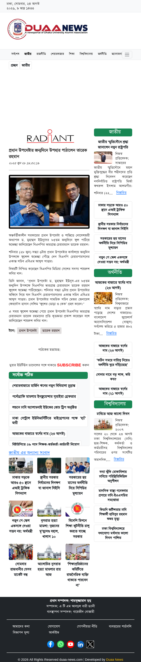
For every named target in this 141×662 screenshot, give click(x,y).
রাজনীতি (41, 54)
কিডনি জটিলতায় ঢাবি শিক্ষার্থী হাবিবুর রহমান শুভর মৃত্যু (113, 514)
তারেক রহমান (51, 330)
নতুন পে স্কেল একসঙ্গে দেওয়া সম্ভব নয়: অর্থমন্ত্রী (20, 526)
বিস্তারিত (121, 192)
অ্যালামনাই (118, 54)
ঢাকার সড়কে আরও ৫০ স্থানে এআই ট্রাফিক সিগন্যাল (113, 210)
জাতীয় (115, 132)
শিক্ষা (72, 54)
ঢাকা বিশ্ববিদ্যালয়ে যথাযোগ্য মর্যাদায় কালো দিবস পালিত (113, 533)
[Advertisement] (70, 100)
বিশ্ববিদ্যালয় (86, 54)
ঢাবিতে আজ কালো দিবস (113, 413)
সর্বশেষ (15, 54)
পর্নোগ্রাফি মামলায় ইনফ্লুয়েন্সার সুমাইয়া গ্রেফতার (44, 396)
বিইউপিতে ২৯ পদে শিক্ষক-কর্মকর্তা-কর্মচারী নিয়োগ (45, 444)
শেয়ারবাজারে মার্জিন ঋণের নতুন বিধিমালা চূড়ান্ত (43, 385)
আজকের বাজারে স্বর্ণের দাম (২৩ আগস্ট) (38, 433)
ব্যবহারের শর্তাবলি (120, 626)
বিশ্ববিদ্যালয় (115, 403)
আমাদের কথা (21, 626)
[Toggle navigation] (127, 54)
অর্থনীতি (102, 54)
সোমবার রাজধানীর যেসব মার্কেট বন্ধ (20, 569)
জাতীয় (27, 54)
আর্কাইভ (54, 632)
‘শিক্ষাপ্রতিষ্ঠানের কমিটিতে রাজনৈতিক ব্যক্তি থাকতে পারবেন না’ (77, 575)
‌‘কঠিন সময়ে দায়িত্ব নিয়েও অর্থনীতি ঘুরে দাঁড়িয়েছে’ (113, 362)
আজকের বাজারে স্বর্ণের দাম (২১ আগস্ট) (113, 391)
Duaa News (114, 660)
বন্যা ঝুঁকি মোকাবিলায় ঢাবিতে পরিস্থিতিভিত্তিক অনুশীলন (113, 476)
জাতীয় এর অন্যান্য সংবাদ (29, 453)
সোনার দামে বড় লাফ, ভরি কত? (113, 376)
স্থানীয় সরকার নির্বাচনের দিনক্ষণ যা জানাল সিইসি (113, 226)
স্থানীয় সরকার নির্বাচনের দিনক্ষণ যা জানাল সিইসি (49, 483)
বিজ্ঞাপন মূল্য (21, 632)
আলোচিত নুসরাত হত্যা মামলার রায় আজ (49, 569)
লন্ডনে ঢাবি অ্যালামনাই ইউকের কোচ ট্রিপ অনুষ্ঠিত (44, 407)
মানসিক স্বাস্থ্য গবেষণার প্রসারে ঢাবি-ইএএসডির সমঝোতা (113, 495)
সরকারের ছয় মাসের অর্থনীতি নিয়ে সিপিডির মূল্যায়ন (113, 243)
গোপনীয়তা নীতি (87, 626)
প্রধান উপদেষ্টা (28, 330)
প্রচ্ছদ (14, 65)
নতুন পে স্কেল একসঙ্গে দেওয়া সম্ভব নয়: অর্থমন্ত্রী (113, 259)
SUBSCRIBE (69, 365)
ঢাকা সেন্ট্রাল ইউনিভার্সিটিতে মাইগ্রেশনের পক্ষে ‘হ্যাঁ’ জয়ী (49, 420)
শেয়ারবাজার (57, 54)
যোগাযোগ (54, 626)
